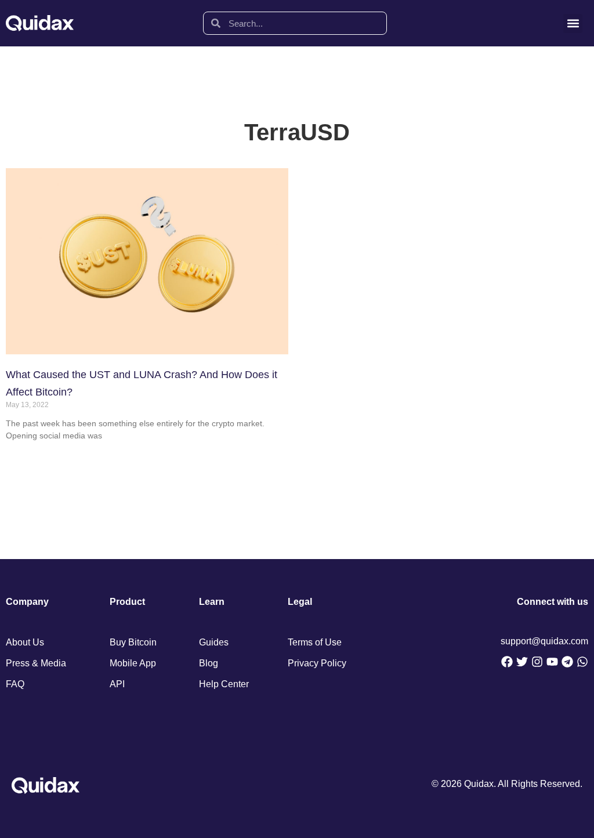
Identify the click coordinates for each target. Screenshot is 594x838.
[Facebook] (507, 662)
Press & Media (36, 663)
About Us (25, 642)
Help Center (224, 684)
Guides (214, 642)
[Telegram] (567, 662)
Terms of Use (315, 642)
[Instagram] (537, 662)
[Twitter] (522, 662)
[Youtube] (552, 662)
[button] (572, 23)
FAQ (15, 684)
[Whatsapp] (582, 662)
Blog (208, 663)
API (117, 684)
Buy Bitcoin (133, 642)
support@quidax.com (544, 641)
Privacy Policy (317, 663)
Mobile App (133, 663)
